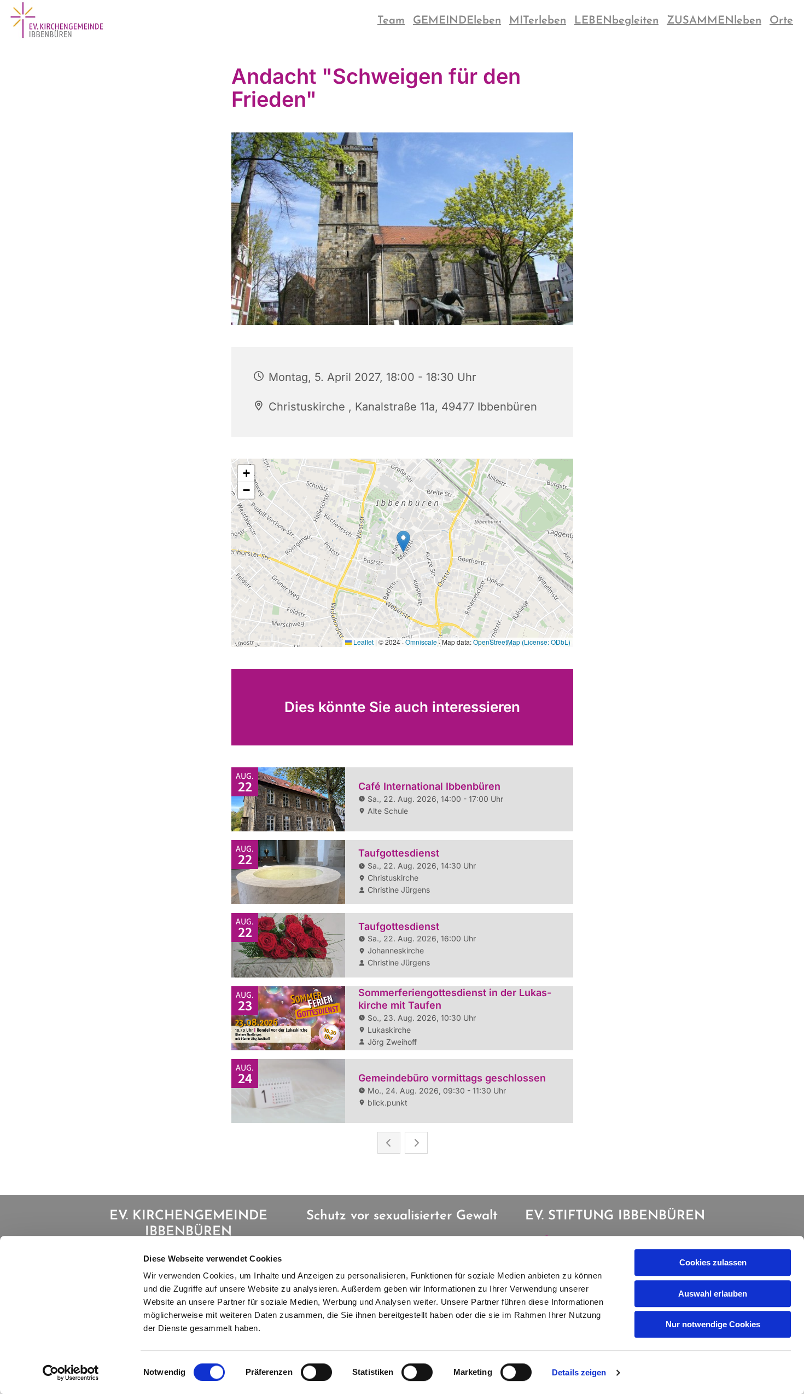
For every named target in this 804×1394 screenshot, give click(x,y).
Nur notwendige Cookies (713, 1324)
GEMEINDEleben (457, 20)
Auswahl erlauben (712, 1293)
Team (391, 20)
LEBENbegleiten (616, 20)
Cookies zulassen (713, 1262)
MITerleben (537, 20)
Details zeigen (579, 1372)
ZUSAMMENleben (714, 20)
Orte (781, 20)
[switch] (316, 1372)
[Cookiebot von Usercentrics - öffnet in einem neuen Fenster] (71, 1372)
